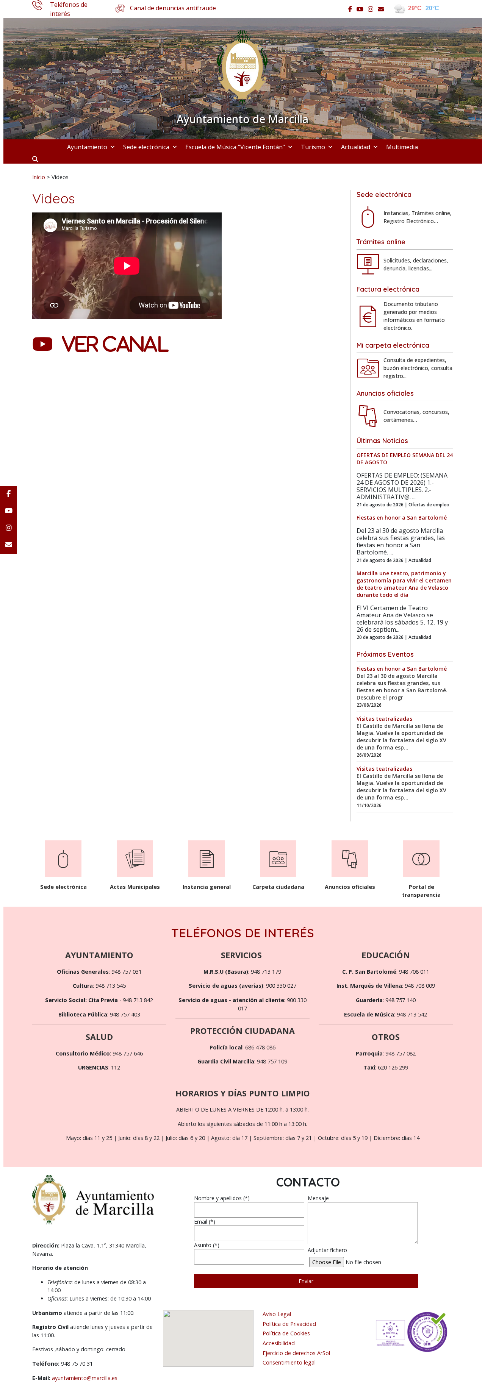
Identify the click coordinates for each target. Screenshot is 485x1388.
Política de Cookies (286, 1333)
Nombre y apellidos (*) (222, 1198)
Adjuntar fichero (327, 1250)
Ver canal (115, 343)
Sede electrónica (146, 147)
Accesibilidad (279, 1343)
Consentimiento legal (289, 1362)
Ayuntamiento (87, 147)
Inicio (38, 177)
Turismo (313, 147)
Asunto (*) (206, 1245)
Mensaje (318, 1198)
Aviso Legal (277, 1314)
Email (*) (204, 1221)
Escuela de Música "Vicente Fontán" (235, 147)
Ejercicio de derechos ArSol (296, 1353)
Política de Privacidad (289, 1323)
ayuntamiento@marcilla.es (84, 1378)
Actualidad (355, 147)
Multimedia (402, 147)
